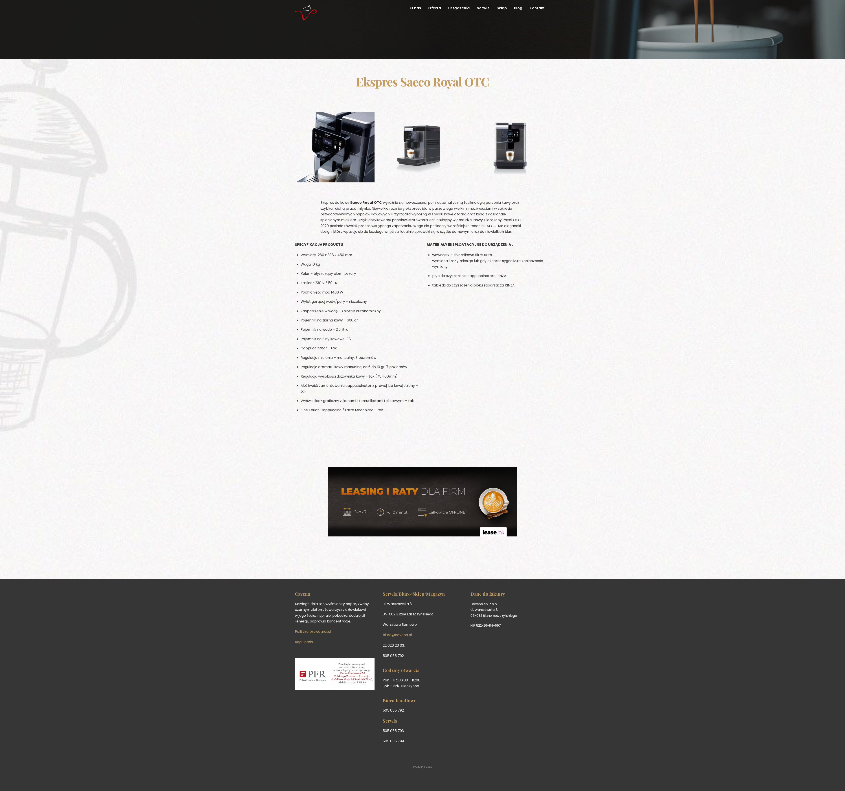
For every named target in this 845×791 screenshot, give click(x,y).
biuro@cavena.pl (397, 634)
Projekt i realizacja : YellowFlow (314, 776)
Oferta (434, 8)
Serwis (483, 8)
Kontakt (537, 8)
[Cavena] (306, 18)
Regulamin (304, 641)
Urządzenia (459, 8)
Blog (518, 8)
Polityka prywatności (313, 631)
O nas (415, 8)
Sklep (502, 8)
